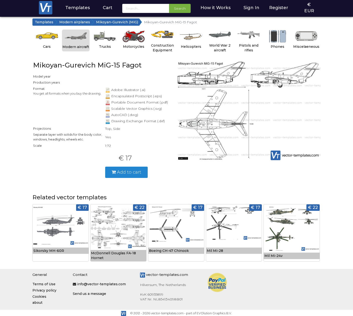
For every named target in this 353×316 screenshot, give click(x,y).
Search (180, 8)
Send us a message (89, 294)
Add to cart (128, 172)
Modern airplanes (74, 22)
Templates (77, 7)
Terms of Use (43, 284)
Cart (107, 7)
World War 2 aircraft (220, 47)
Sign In (251, 7)
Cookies (39, 296)
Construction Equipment (162, 47)
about (37, 302)
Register (278, 7)
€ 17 (82, 207)
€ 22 (140, 207)
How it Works (216, 7)
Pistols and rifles (248, 47)
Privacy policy (44, 290)
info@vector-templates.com (101, 284)
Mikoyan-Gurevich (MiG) (117, 22)
